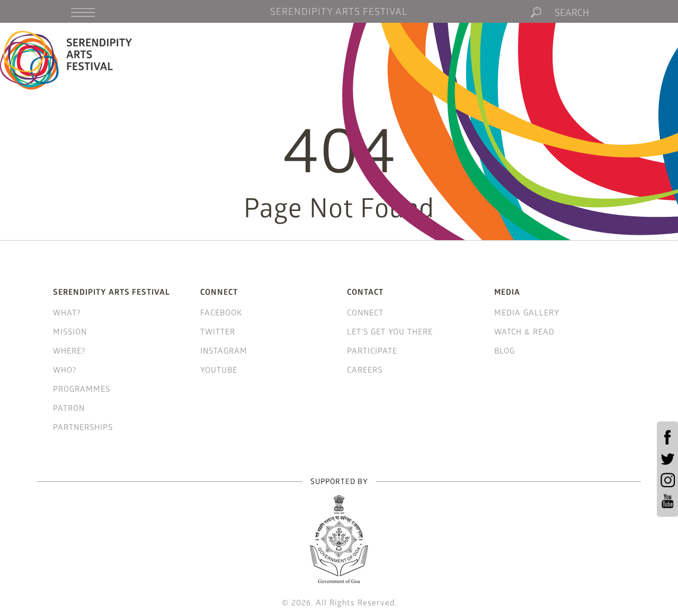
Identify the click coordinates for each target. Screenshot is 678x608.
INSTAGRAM (223, 350)
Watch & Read (524, 331)
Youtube (218, 369)
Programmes (81, 388)
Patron (69, 407)
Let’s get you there (390, 331)
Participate (372, 350)
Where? (69, 350)
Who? (65, 369)
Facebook (221, 312)
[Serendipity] (66, 60)
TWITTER (217, 331)
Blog (504, 350)
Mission (70, 331)
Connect (365, 312)
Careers (364, 369)
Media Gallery (526, 312)
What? (67, 312)
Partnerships (83, 426)
